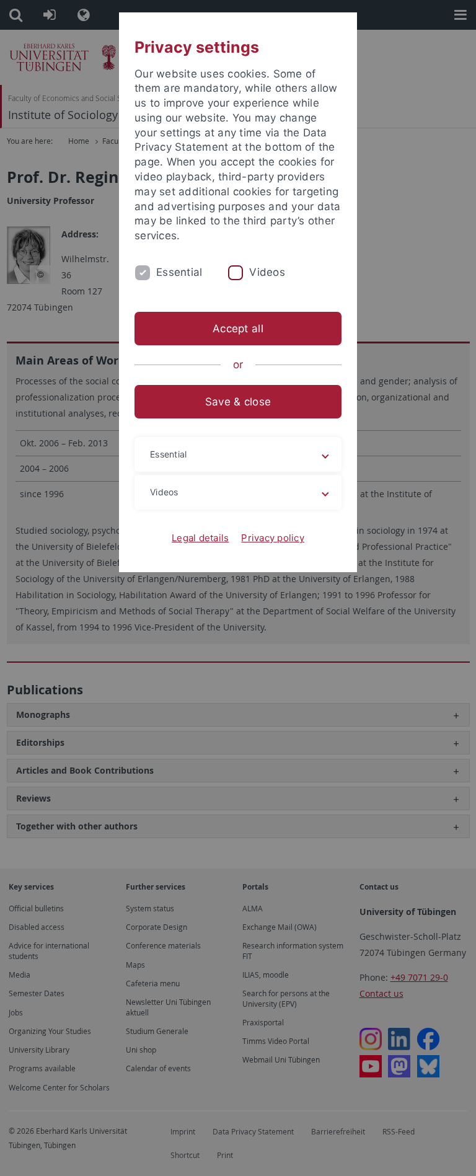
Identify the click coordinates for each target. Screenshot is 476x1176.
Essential (179, 272)
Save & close (238, 402)
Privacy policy (272, 538)
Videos (267, 272)
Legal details (200, 538)
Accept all (238, 328)
